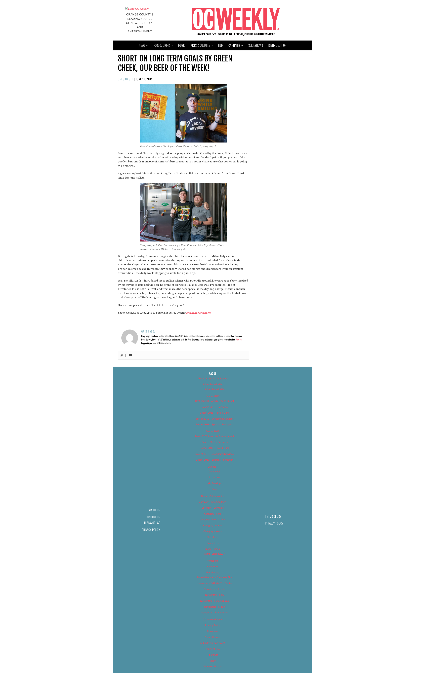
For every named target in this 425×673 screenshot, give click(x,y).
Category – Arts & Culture (212, 501)
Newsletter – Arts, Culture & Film (214, 577)
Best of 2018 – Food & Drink (214, 412)
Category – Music (212, 525)
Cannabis (234, 45)
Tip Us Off (212, 654)
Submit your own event (212, 642)
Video (213, 660)
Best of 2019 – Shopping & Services (214, 453)
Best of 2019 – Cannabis (215, 442)
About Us (154, 510)
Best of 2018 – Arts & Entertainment (214, 400)
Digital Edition (277, 45)
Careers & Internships (212, 496)
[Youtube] (130, 355)
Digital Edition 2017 (214, 553)
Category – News (212, 531)
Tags (214, 489)
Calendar (212, 466)
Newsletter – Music (214, 606)
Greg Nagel (125, 79)
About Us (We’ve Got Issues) (213, 378)
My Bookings (214, 483)
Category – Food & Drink (212, 519)
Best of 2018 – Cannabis (215, 406)
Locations (214, 477)
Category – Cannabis (213, 507)
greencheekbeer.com (199, 312)
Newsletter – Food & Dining (214, 600)
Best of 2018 (212, 396)
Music (181, 45)
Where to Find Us (212, 666)
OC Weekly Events (212, 619)
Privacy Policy (151, 530)
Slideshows (255, 45)
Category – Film (212, 513)
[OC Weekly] (137, 8)
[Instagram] (121, 355)
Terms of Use (152, 523)
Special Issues (212, 637)
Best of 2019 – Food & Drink (214, 447)
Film (220, 45)
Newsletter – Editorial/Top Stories (214, 583)
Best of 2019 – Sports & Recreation (214, 459)
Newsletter (212, 566)
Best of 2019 (212, 431)
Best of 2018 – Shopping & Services (214, 418)
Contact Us (153, 517)
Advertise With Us (212, 384)
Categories (214, 471)
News (142, 45)
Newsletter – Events (214, 589)
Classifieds (212, 537)
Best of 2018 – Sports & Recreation (214, 424)
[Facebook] (125, 355)
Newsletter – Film (214, 594)
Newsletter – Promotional (214, 612)
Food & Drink (162, 45)
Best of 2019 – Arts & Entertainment (214, 436)
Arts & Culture (200, 45)
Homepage (212, 560)
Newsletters (212, 572)
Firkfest (239, 339)
